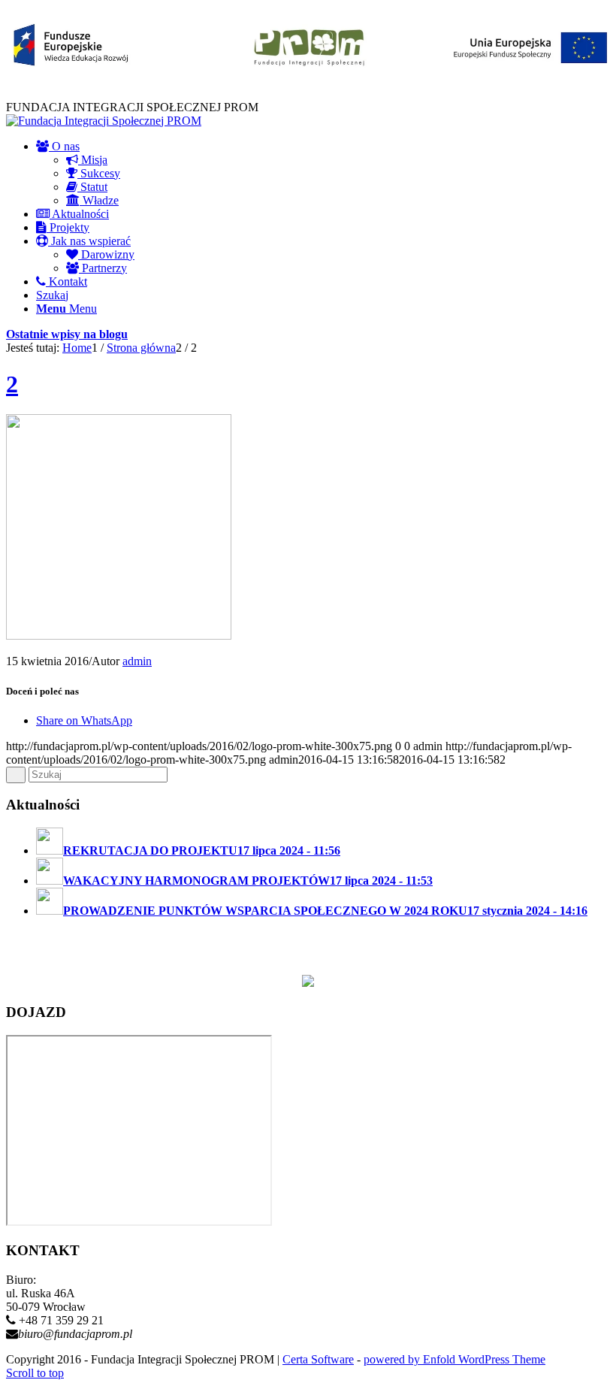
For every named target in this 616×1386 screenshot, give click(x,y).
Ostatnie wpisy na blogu (67, 334)
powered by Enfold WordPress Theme (454, 1359)
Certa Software (318, 1359)
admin (137, 661)
